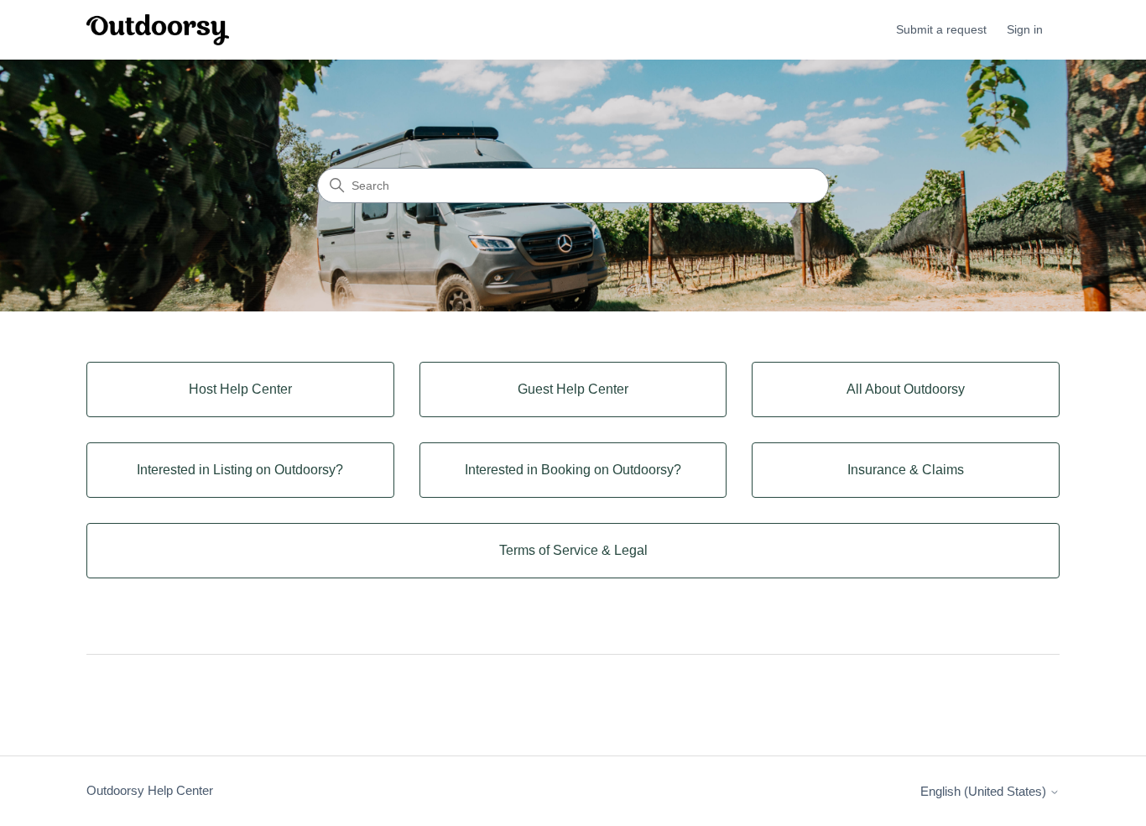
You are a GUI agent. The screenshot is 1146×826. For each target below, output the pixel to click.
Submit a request (941, 29)
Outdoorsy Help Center (149, 790)
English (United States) (985, 791)
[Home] (157, 29)
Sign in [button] (1025, 29)
